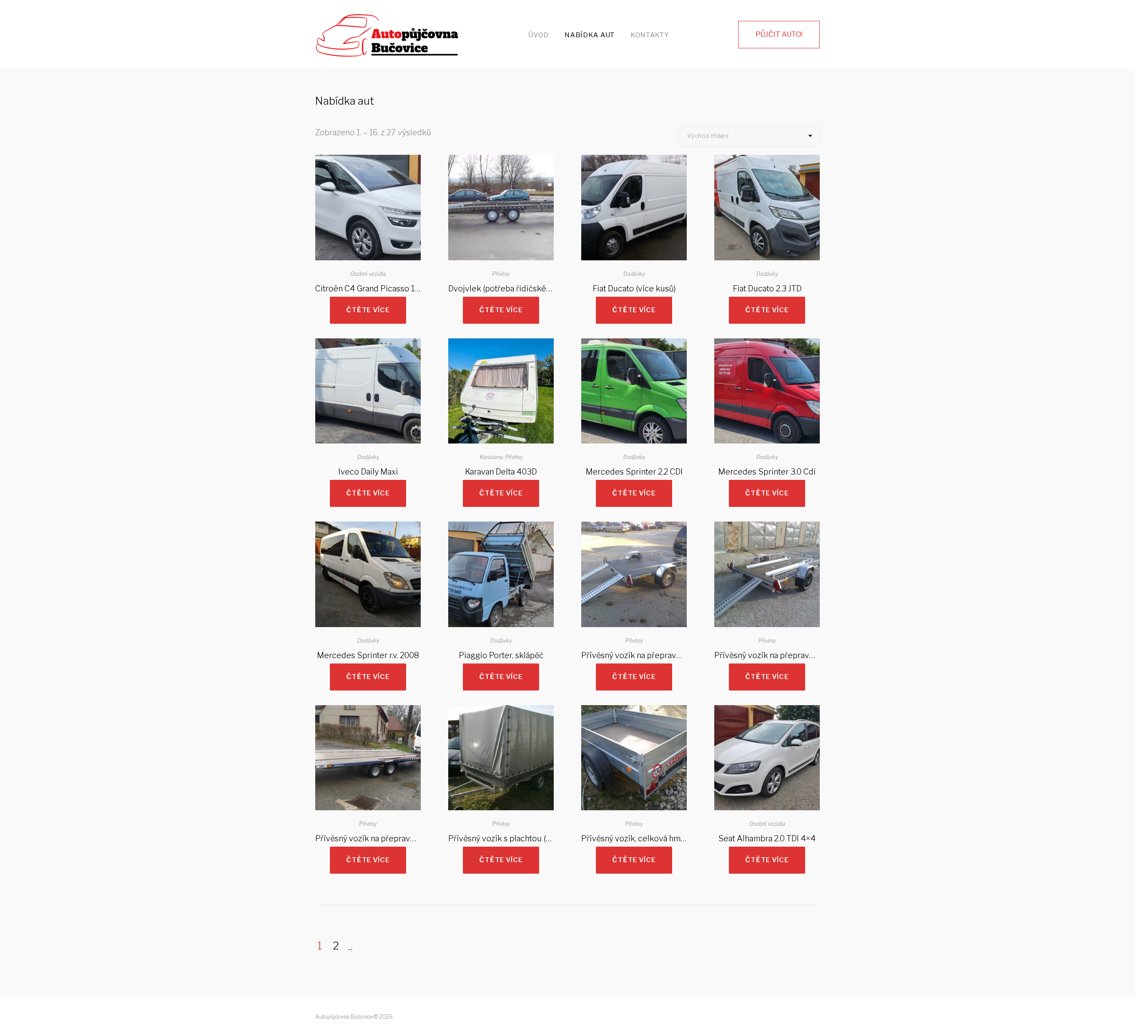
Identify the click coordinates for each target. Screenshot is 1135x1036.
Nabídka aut (589, 35)
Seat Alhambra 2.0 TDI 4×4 (767, 838)
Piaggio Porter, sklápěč (501, 655)
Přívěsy (501, 274)
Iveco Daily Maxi (368, 471)
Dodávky (634, 274)
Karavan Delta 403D (501, 471)
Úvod (538, 35)
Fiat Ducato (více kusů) (634, 288)
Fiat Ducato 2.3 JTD (767, 288)
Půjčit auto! (778, 34)
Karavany (491, 457)
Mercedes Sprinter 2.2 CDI (634, 471)
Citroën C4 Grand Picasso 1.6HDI (374, 288)
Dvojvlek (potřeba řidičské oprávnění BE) (523, 288)
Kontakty (649, 35)
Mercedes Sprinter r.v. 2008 (368, 655)
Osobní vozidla (368, 274)
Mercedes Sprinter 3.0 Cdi (767, 471)
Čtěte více (367, 310)
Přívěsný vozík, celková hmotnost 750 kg (656, 838)
